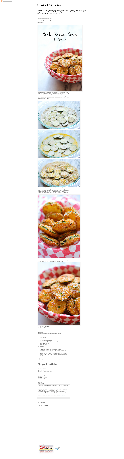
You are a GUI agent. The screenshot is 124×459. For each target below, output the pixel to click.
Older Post (67, 435)
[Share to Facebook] (41, 22)
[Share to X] (40, 22)
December (57, 449)
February (56, 447)
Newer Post (40, 435)
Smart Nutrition (62, 395)
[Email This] (38, 22)
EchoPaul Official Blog (49, 5)
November (57, 451)
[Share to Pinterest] (43, 22)
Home (54, 435)
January (56, 448)
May (55, 445)
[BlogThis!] (39, 22)
